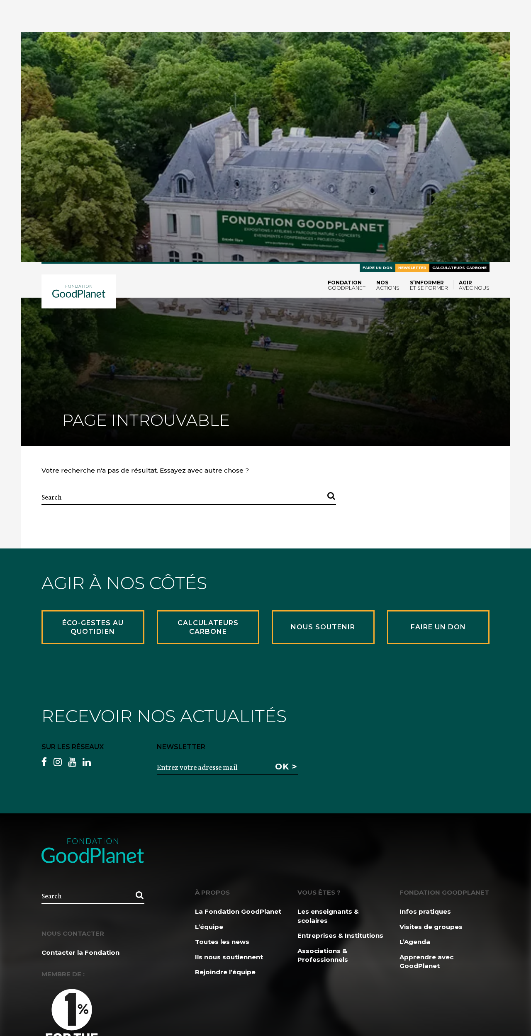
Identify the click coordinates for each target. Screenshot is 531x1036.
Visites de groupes (431, 927)
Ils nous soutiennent (229, 957)
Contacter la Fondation (80, 952)
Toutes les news (222, 942)
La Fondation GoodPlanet (238, 911)
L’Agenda (414, 942)
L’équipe (209, 927)
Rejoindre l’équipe (225, 972)
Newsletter (412, 267)
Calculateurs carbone (459, 267)
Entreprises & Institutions (340, 935)
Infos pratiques (425, 911)
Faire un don (377, 267)
